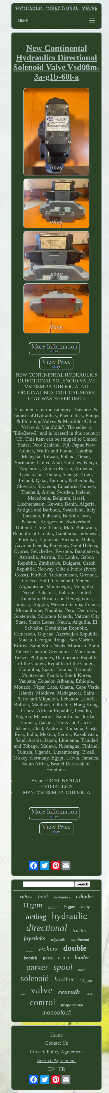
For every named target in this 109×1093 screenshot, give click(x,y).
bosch (29, 951)
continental (80, 939)
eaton (63, 957)
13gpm (86, 980)
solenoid (35, 978)
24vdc (89, 994)
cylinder (84, 896)
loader (82, 957)
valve (42, 989)
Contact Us (56, 1043)
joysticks (35, 938)
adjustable (58, 940)
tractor (80, 930)
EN (51, 1069)
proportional (72, 1005)
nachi (82, 970)
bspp (86, 906)
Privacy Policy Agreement (56, 1051)
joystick (30, 957)
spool (63, 967)
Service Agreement (56, 1060)
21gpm (69, 907)
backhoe (64, 979)
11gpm (32, 905)
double (75, 947)
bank (43, 896)
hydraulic (69, 916)
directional (46, 928)
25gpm (53, 907)
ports (48, 957)
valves (26, 896)
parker (37, 967)
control (42, 1002)
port (22, 994)
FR (62, 1069)
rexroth (69, 991)
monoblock (56, 1012)
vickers (48, 948)
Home (56, 1034)
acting (36, 916)
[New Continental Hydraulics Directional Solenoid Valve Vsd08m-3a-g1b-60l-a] (56, 132)
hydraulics (62, 897)
